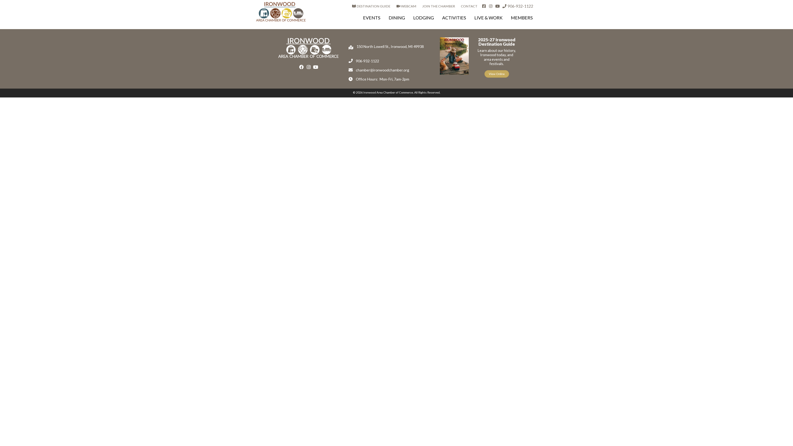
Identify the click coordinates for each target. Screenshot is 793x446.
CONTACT (469, 6)
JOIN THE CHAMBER (438, 6)
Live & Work (488, 17)
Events (371, 17)
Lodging (423, 17)
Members (522, 17)
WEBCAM (408, 6)
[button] (301, 67)
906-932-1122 (520, 6)
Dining (397, 17)
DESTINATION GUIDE (373, 6)
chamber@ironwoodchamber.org (382, 70)
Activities (454, 17)
